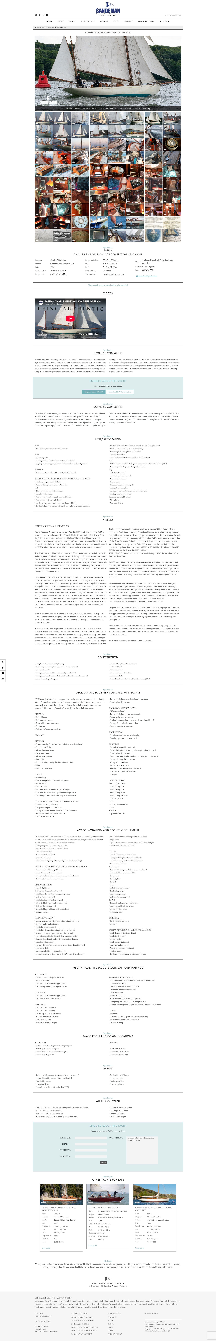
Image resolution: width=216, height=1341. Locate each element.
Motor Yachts (87, 21)
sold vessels (114, 1314)
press (110, 1331)
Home (49, 21)
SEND (103, 1163)
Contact (128, 21)
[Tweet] (3, 662)
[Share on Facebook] (3, 668)
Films (116, 21)
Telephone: (65, 1150)
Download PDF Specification (120, 392)
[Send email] (3, 673)
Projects (104, 21)
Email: (65, 1144)
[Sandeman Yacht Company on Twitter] (36, 15)
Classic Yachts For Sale (50, 27)
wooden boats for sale (82, 1321)
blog (110, 1327)
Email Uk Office (42, 1322)
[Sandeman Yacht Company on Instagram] (43, 15)
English (164, 21)
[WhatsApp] (3, 679)
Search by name (145, 21)
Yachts (72, 21)
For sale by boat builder (84, 1331)
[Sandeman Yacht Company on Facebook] (40, 15)
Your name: (65, 1138)
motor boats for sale (82, 1317)
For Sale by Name (80, 1324)
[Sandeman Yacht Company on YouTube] (47, 15)
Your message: (116, 1138)
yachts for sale (79, 1314)
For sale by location (82, 1334)
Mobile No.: (65, 1156)
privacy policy (115, 1334)
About (60, 21)
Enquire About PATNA (94, 392)
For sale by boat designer (84, 1327)
